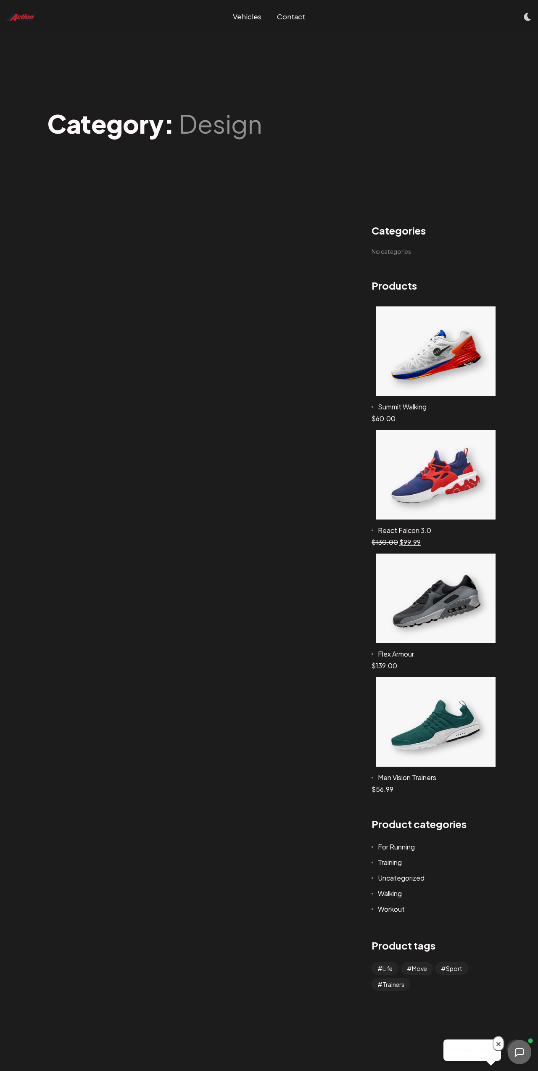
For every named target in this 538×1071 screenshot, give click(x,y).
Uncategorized (401, 877)
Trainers (393, 984)
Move (419, 968)
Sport (454, 968)
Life (387, 968)
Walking (390, 893)
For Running (396, 846)
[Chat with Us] (519, 1051)
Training (390, 862)
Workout (391, 909)
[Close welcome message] (498, 1043)
